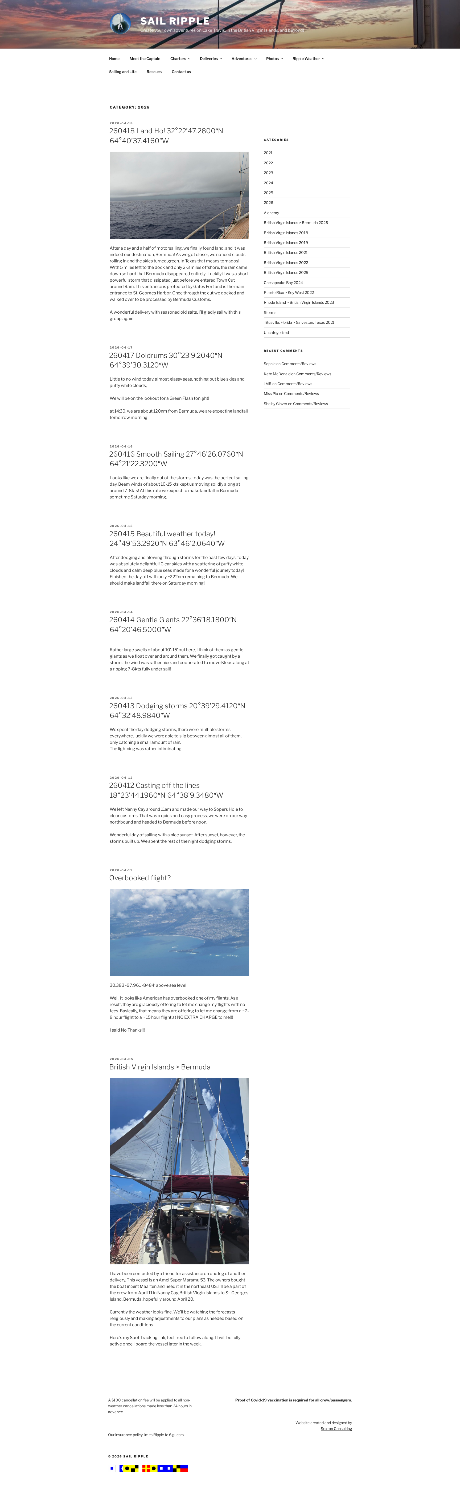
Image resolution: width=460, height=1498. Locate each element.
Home (114, 58)
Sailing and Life (123, 71)
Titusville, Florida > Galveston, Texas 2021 (299, 322)
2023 (268, 172)
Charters (178, 58)
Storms (270, 312)
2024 (268, 183)
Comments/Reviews (298, 363)
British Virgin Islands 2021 (286, 252)
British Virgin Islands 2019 (286, 242)
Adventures (242, 58)
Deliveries (209, 58)
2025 (268, 192)
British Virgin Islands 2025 (286, 272)
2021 (268, 152)
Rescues (154, 71)
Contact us (181, 71)
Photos (272, 58)
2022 (268, 163)
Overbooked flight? (140, 878)
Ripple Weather (306, 58)
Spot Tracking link (147, 1337)
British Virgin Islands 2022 (286, 262)
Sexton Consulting (336, 1428)
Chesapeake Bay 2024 (283, 282)
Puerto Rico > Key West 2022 (289, 292)
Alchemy (271, 212)
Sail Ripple (175, 21)
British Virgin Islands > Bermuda (160, 1067)
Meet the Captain (145, 58)
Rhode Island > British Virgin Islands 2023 (299, 302)
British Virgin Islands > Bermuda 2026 (296, 222)
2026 (268, 202)
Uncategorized (276, 332)
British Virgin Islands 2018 (286, 232)
